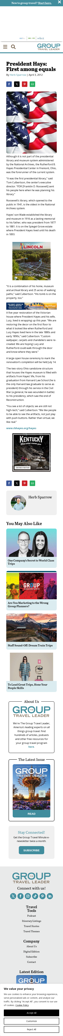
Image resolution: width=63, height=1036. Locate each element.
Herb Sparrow (18, 75)
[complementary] (31, 1010)
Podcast (31, 915)
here (31, 746)
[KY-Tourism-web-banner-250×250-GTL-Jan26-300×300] (31, 473)
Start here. (45, 3)
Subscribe (31, 956)
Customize (31, 1021)
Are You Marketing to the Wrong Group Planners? (28, 604)
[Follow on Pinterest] (42, 896)
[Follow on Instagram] (28, 896)
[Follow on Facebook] (20, 896)
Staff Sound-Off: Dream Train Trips (30, 645)
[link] (9, 84)
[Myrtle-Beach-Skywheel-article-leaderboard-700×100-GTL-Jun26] (31, 308)
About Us (31, 946)
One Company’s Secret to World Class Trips (31, 562)
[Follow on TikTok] (35, 896)
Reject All (31, 1029)
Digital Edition (31, 951)
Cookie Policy (22, 1005)
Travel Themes (31, 931)
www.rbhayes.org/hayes (21, 428)
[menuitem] (5, 47)
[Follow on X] (13, 896)
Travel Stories (31, 926)
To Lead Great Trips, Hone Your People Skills (27, 686)
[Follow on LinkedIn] (50, 896)
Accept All (31, 1012)
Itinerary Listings (31, 920)
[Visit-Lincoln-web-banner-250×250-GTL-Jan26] (31, 282)
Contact (31, 961)
